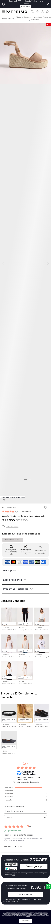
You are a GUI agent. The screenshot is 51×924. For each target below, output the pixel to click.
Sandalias (35, 20)
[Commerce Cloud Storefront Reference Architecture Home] (16, 12)
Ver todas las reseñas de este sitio (26, 782)
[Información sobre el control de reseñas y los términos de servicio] (39, 777)
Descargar (25, 6)
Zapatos (27, 17)
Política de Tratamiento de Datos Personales (25, 914)
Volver (11, 18)
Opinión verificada (14, 831)
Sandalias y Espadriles (42, 17)
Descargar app (34, 866)
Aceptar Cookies (25, 920)
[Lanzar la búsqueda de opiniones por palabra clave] (45, 817)
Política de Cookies (10, 914)
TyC (17, 901)
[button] (37, 11)
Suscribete (25, 894)
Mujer (18, 17)
